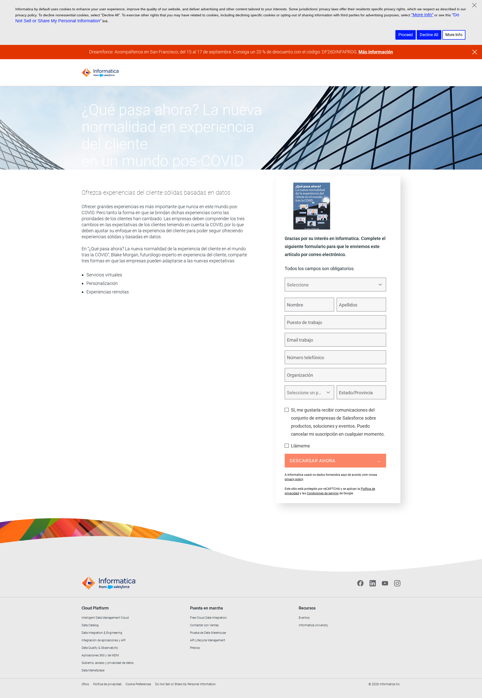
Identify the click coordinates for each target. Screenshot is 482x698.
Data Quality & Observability (100, 648)
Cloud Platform (95, 608)
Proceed (405, 34)
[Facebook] (360, 583)
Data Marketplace (93, 670)
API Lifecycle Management (207, 640)
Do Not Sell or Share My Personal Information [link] (185, 684)
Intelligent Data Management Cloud (105, 617)
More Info (453, 34)
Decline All (429, 34)
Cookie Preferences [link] (138, 684)
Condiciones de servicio (323, 493)
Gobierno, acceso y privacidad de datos (108, 663)
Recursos (307, 608)
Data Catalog (90, 625)
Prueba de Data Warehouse (208, 633)
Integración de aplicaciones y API (104, 640)
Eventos (304, 617)
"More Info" (422, 14)
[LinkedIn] (373, 583)
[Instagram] (397, 583)
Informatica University (313, 625)
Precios (195, 648)
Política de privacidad (107, 684)
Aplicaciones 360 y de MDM (100, 655)
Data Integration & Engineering (102, 633)
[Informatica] (100, 72)
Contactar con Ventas (204, 625)
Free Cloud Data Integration (208, 617)
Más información (375, 51)
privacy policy (294, 479)
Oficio (85, 684)
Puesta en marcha (206, 608)
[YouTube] (385, 583)
